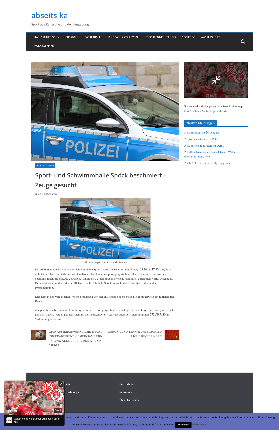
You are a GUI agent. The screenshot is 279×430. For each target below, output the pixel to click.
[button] (57, 37)
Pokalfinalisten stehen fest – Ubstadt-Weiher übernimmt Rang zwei (210, 154)
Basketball (92, 37)
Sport (186, 37)
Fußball (72, 37)
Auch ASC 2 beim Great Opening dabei (207, 163)
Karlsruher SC (44, 37)
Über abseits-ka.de (130, 400)
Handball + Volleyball (123, 37)
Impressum (125, 392)
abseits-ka (49, 15)
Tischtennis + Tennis (161, 37)
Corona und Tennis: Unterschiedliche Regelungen (135, 334)
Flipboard (215, 111)
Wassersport (210, 37)
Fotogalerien (44, 46)
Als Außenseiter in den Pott (200, 139)
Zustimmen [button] (183, 424)
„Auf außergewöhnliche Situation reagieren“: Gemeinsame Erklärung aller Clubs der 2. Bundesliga (75, 339)
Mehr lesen (199, 424)
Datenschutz (126, 384)
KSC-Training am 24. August (201, 132)
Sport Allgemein (45, 165)
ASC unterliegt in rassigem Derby (204, 145)
